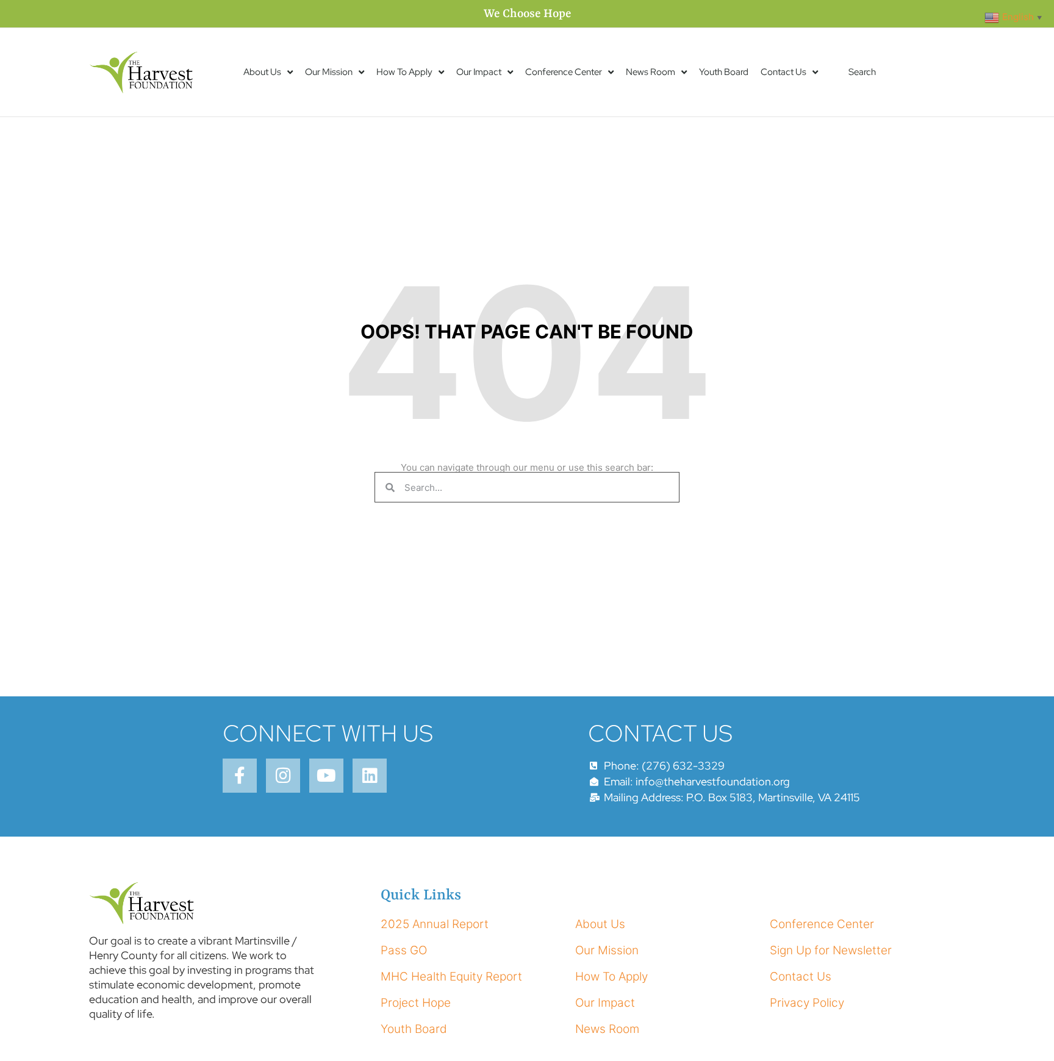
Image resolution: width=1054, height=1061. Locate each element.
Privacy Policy (807, 1003)
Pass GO (404, 950)
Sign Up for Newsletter (831, 950)
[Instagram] (283, 776)
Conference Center (563, 72)
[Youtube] (326, 776)
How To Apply (404, 72)
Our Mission (329, 72)
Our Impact (478, 72)
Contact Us (783, 72)
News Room (650, 72)
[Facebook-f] (240, 776)
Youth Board (723, 72)
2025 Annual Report (435, 924)
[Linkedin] (370, 776)
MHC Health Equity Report (451, 977)
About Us (262, 72)
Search (862, 72)
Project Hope (416, 1003)
